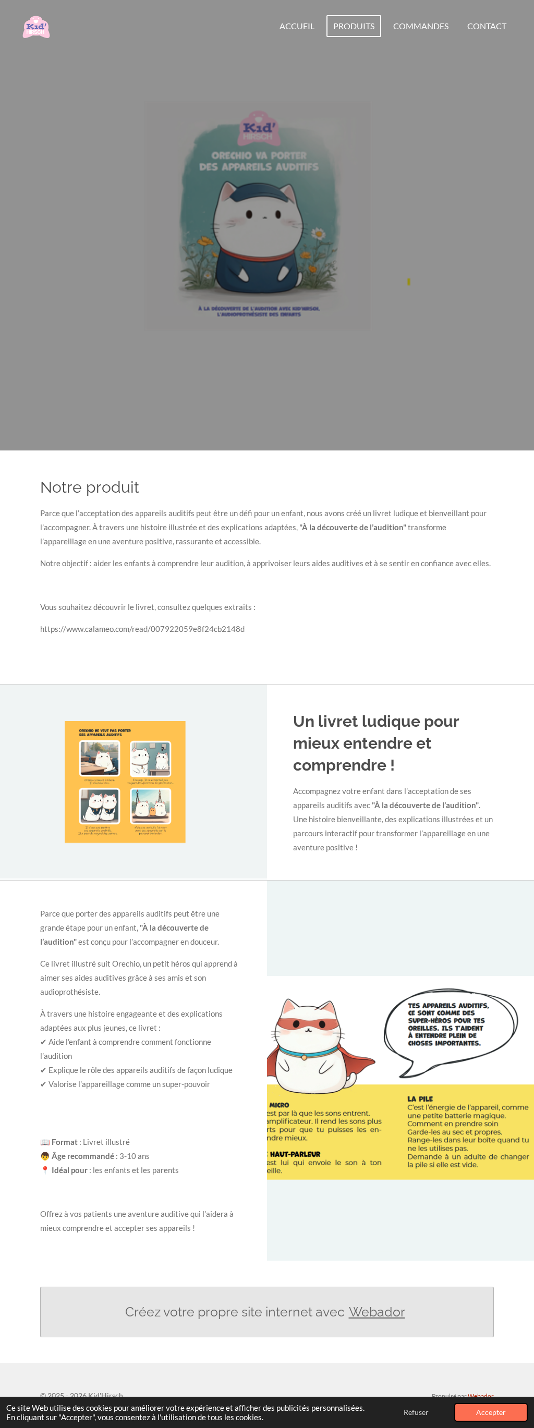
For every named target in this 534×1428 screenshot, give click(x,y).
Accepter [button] (491, 1412)
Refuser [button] (416, 1412)
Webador (377, 1312)
